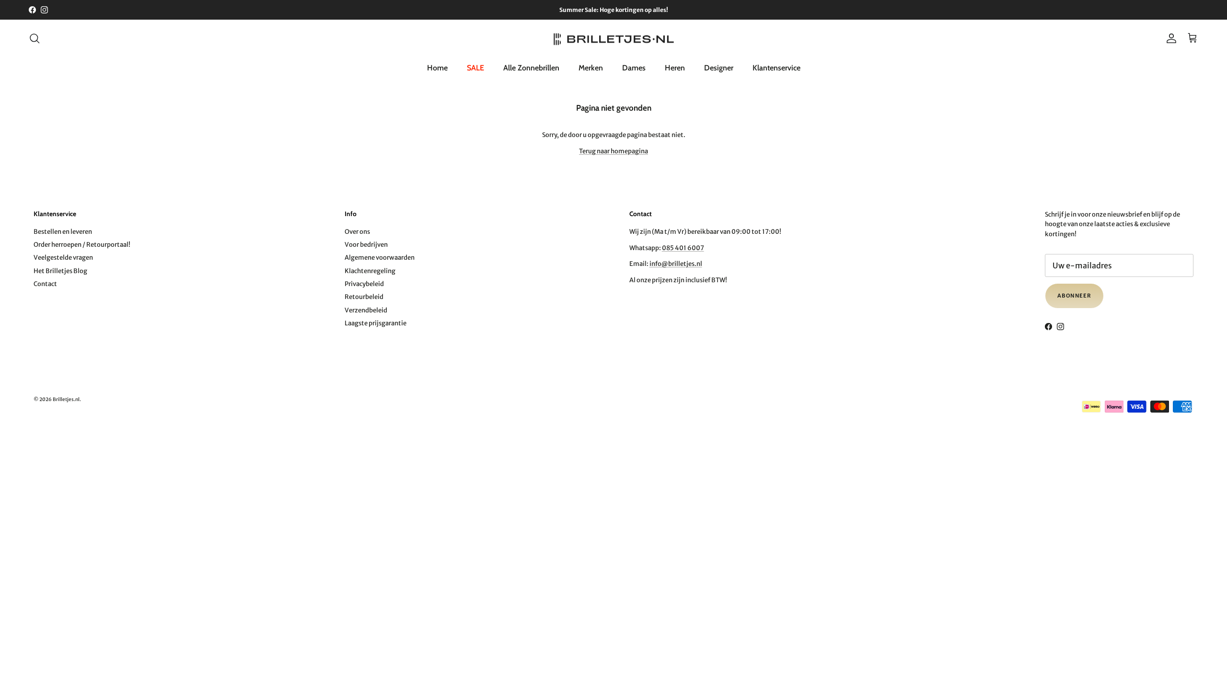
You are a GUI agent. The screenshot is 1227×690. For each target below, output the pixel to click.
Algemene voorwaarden (380, 257)
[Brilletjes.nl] (614, 38)
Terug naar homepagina (613, 151)
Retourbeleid (364, 297)
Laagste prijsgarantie (375, 323)
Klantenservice (776, 67)
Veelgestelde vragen (63, 257)
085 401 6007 (683, 248)
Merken (591, 67)
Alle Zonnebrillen (531, 67)
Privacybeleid (364, 284)
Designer (718, 67)
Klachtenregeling (370, 271)
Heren (675, 67)
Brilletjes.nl (66, 399)
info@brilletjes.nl (675, 264)
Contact (45, 284)
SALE (475, 67)
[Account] (1169, 38)
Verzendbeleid (366, 310)
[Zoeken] (34, 38)
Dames (634, 67)
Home (437, 67)
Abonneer (1074, 295)
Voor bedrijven (366, 245)
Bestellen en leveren (63, 232)
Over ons (357, 232)
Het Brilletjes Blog (60, 271)
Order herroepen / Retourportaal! (82, 245)
